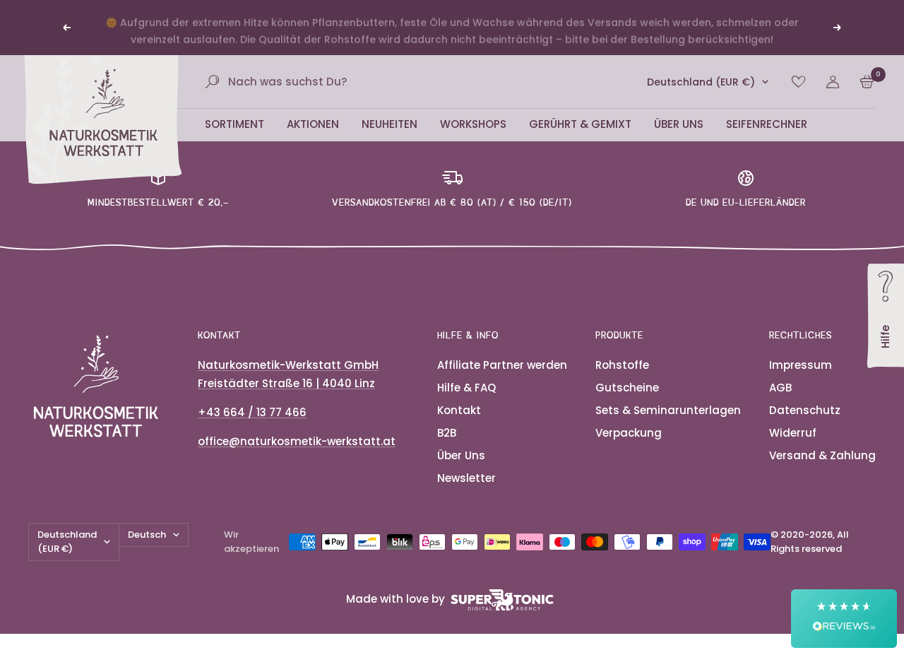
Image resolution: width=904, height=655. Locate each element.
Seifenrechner (766, 124)
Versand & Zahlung (822, 455)
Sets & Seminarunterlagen (668, 410)
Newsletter (466, 478)
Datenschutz (804, 410)
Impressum (800, 365)
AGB (780, 387)
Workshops (473, 124)
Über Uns (678, 124)
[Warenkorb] (867, 81)
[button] (844, 618)
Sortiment (234, 124)
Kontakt (459, 410)
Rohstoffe (622, 365)
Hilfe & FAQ (466, 387)
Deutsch (147, 534)
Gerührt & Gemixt (580, 124)
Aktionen (313, 124)
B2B (446, 432)
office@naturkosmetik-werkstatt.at (297, 441)
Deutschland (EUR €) (701, 82)
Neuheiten (389, 124)
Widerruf (792, 432)
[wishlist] (798, 81)
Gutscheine (627, 387)
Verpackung (628, 432)
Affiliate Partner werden (502, 365)
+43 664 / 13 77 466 (252, 412)
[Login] (832, 81)
